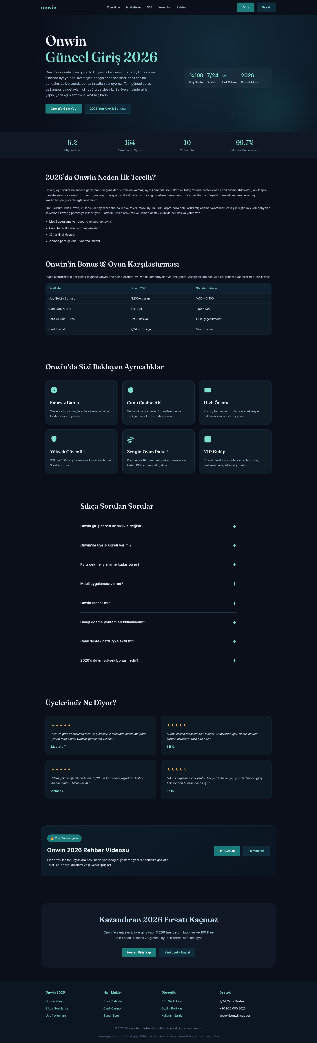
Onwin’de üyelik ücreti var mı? (105, 545)
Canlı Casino (112, 1008)
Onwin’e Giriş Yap (63, 108)
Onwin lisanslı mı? (95, 603)
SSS (149, 7)
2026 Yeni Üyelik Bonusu (108, 108)
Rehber (182, 7)
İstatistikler (133, 7)
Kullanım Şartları (172, 1015)
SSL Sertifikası (171, 1001)
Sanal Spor (111, 1015)
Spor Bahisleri (113, 1001)
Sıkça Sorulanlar (57, 1008)
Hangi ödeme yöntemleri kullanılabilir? (112, 622)
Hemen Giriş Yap (139, 952)
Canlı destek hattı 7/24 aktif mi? (107, 641)
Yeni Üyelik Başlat (177, 952)
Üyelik (266, 7)
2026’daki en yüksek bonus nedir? (109, 660)
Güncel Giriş (53, 1001)
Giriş (246, 7)
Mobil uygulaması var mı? (101, 583)
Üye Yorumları (55, 1015)
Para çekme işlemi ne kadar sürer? (109, 564)
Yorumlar (164, 7)
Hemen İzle (257, 851)
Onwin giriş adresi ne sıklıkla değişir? (111, 526)
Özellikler (113, 7)
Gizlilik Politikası (172, 1008)
